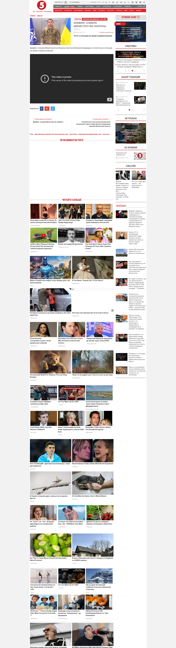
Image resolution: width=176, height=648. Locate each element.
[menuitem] (58, 6)
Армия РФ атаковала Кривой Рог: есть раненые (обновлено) (137, 251)
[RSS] (144, 2)
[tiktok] (117, 2)
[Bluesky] (136, 2)
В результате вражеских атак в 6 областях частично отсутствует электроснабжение (128, 62)
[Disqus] (71, 171)
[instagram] (113, 2)
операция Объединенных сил (89, 134)
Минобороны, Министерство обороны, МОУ (51, 134)
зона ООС (76, 29)
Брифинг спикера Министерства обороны (48, 122)
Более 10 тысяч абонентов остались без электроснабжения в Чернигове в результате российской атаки (131, 67)
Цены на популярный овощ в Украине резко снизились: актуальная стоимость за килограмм (137, 371)
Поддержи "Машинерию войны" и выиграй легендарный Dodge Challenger (124, 88)
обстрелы (73, 134)
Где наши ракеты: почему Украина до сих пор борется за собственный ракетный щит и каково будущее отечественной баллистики (137, 267)
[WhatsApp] (125, 2)
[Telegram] (121, 2)
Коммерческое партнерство (121, 154)
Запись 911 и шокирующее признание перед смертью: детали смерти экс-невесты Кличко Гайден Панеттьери (136, 238)
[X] (129, 2)
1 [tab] (126, 70)
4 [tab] (135, 70)
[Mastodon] (132, 2)
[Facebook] (109, 2)
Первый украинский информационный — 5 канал (42, 7)
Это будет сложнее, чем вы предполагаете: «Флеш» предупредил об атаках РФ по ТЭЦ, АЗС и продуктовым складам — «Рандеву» (137, 283)
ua (103, 2)
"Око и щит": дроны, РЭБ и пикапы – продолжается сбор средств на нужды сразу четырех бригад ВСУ (124, 104)
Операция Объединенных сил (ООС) (95, 19)
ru (106, 2)
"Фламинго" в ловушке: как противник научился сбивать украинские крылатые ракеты (137, 357)
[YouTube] (140, 2)
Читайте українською (106, 31)
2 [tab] (129, 70)
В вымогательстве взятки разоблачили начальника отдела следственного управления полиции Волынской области (93, 124)
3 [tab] (132, 70)
